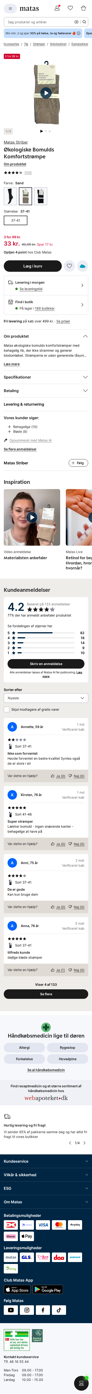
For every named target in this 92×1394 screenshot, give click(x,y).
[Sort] (40, 196)
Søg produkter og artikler (27, 22)
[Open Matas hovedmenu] (10, 8)
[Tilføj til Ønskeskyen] (82, 266)
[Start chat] (81, 1383)
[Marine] (10, 196)
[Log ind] (57, 8)
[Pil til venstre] (70, 1143)
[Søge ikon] (84, 22)
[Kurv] (83, 8)
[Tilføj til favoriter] (69, 266)
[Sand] (25, 196)
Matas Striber (16, 142)
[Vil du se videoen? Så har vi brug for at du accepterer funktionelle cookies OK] (46, 93)
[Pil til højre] (84, 1143)
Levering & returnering (24, 404)
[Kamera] (76, 22)
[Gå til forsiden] (29, 8)
